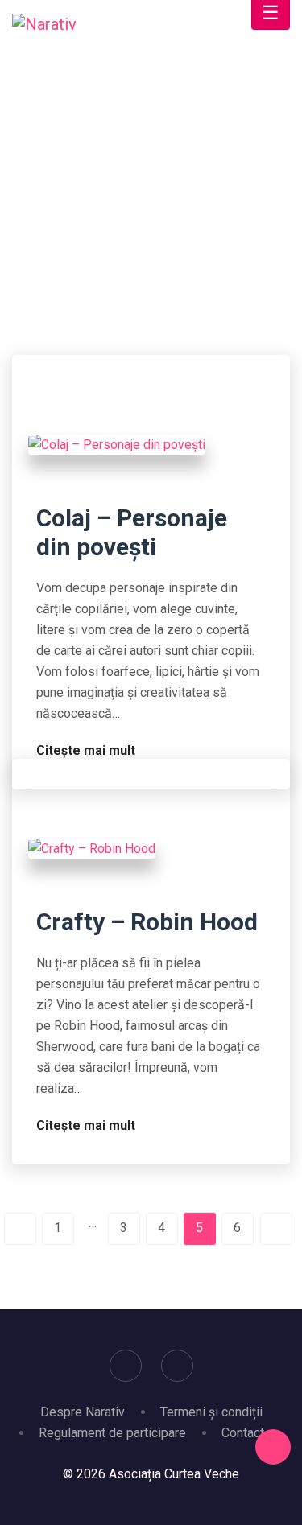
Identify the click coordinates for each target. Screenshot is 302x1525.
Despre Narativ (82, 1412)
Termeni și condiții (211, 1412)
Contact (242, 1433)
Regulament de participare (112, 1433)
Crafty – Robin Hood (147, 922)
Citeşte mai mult (87, 750)
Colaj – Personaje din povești (131, 532)
